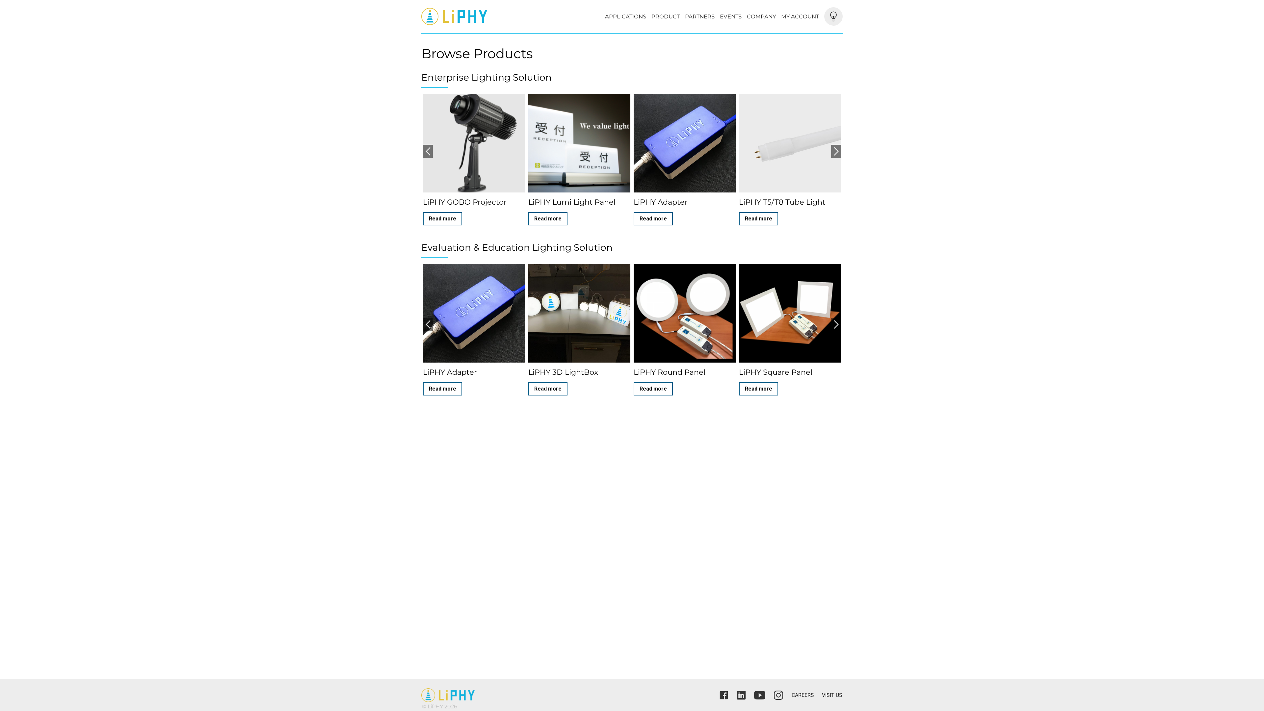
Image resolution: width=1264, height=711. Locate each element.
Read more (442, 219)
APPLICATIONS (625, 16)
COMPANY (761, 16)
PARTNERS (700, 16)
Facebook (723, 695)
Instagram (778, 695)
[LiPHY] (513, 16)
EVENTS (731, 16)
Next (836, 151)
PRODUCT (665, 16)
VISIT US (832, 695)
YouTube (759, 695)
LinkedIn (741, 695)
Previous (428, 151)
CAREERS (803, 695)
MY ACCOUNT (800, 16)
